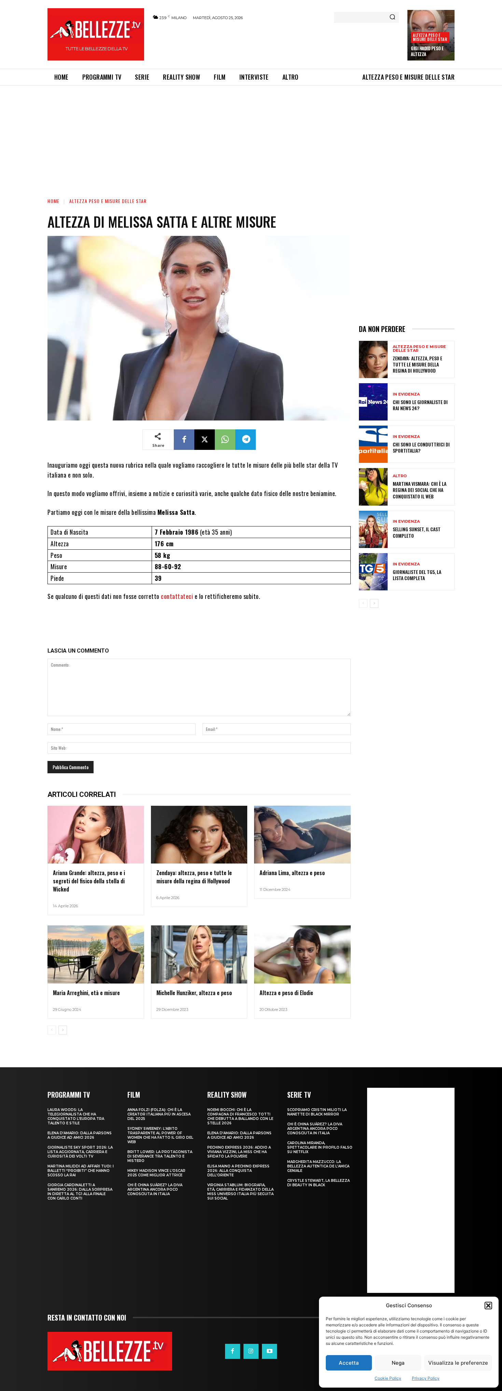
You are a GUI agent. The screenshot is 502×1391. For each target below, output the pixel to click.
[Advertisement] (275, 43)
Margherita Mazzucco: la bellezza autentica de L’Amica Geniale (318, 1166)
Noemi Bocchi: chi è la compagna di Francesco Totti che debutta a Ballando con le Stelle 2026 (240, 1116)
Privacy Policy (426, 1378)
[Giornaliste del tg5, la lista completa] (373, 571)
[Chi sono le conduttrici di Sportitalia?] (373, 444)
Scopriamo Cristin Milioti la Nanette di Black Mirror (317, 1112)
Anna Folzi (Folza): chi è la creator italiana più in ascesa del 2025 (159, 1114)
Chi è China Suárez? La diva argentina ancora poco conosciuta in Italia (154, 1189)
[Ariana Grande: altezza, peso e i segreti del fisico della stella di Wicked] (95, 835)
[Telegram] (245, 439)
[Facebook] (184, 439)
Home (53, 200)
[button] (488, 1305)
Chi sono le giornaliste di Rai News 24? (420, 405)
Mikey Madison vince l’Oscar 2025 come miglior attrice (156, 1172)
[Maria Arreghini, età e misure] (95, 954)
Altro (400, 476)
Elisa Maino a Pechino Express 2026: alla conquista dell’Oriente (238, 1170)
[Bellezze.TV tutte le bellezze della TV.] (110, 1351)
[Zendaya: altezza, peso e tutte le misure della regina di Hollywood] (199, 835)
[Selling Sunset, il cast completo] (373, 529)
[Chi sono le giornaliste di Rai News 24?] (373, 401)
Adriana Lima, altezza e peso (292, 873)
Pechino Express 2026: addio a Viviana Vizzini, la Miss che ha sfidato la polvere (239, 1152)
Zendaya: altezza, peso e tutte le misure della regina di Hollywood (194, 877)
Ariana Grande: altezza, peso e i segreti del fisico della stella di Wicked (89, 881)
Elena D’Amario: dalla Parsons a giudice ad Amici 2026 (79, 1135)
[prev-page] (51, 1030)
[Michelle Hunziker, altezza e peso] (199, 954)
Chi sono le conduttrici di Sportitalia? (421, 447)
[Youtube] (269, 1351)
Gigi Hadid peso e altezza (427, 51)
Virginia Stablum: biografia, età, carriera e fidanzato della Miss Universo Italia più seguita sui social (240, 1192)
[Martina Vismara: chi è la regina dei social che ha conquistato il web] (373, 486)
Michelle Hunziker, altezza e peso (194, 993)
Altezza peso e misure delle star (430, 37)
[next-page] (62, 1030)
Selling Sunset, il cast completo (417, 532)
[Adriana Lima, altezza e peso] (302, 835)
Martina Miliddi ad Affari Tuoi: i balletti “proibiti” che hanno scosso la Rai (80, 1170)
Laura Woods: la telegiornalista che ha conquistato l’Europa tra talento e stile (75, 1116)
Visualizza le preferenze (458, 1363)
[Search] (392, 17)
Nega (398, 1363)
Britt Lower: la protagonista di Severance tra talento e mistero (159, 1156)
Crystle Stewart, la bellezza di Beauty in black (318, 1182)
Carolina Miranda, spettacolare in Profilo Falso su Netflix (319, 1147)
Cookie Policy (388, 1378)
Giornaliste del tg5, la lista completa (417, 574)
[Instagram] (251, 1351)
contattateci (178, 596)
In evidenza (406, 394)
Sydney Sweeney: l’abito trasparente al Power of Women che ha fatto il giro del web (160, 1135)
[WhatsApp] (225, 439)
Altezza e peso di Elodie (286, 993)
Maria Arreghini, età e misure (86, 993)
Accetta (349, 1363)
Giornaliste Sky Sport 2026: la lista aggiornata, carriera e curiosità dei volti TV (80, 1152)
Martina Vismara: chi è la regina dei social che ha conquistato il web (419, 489)
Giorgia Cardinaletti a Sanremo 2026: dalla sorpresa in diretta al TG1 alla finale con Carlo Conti (79, 1192)
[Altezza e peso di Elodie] (302, 954)
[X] (204, 439)
